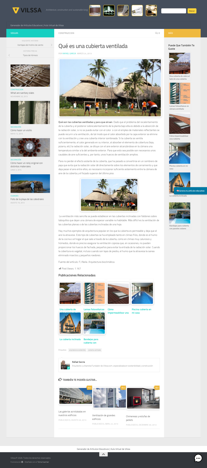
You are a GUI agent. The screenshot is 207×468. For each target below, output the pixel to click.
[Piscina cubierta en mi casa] (142, 293)
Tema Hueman (43, 462)
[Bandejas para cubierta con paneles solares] (94, 323)
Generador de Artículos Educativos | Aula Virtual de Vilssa (37, 25)
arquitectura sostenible (77, 350)
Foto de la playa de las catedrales (27, 199)
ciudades (14, 196)
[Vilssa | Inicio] (27, 10)
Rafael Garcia (69, 53)
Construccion (66, 33)
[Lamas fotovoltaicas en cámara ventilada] (94, 293)
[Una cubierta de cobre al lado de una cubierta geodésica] (69, 293)
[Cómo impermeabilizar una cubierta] (118, 293)
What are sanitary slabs (22, 92)
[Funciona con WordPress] (22, 462)
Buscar (192, 11)
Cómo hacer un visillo (21, 130)
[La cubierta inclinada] (69, 323)
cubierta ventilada (94, 350)
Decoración (16, 127)
